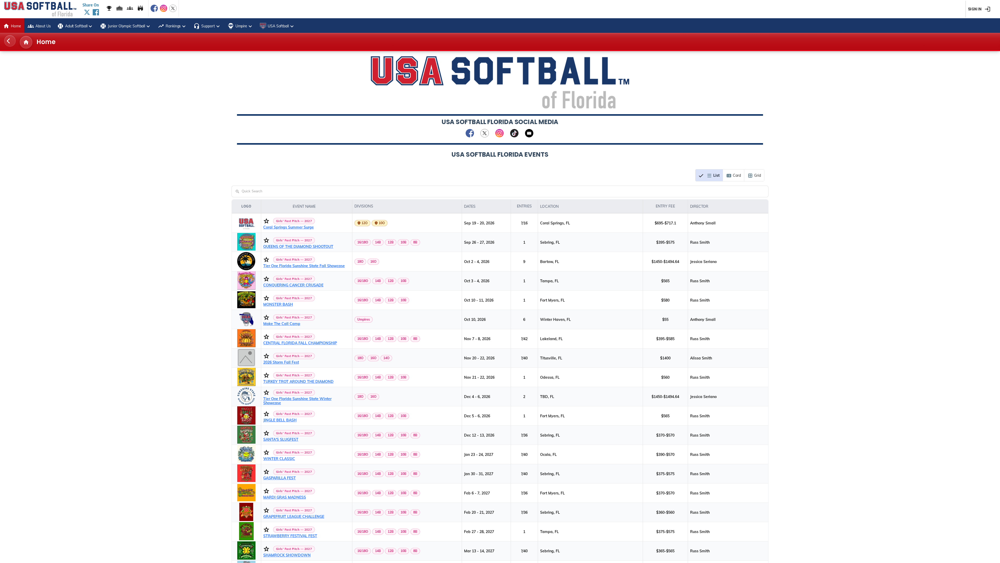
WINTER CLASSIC (279, 459)
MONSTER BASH (278, 304)
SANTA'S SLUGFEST (280, 439)
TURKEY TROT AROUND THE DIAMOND (298, 382)
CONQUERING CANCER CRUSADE (293, 285)
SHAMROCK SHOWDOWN (287, 555)
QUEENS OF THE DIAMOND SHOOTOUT (298, 246)
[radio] (709, 175)
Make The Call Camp (281, 324)
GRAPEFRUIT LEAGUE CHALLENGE (293, 517)
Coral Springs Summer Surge (288, 227)
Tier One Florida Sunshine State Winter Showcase (297, 401)
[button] (306, 206)
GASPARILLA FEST (279, 478)
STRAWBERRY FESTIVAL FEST (290, 536)
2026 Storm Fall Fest (281, 362)
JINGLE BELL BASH (280, 420)
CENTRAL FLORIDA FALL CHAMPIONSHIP (300, 343)
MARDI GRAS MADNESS (284, 497)
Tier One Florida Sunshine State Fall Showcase (304, 266)
